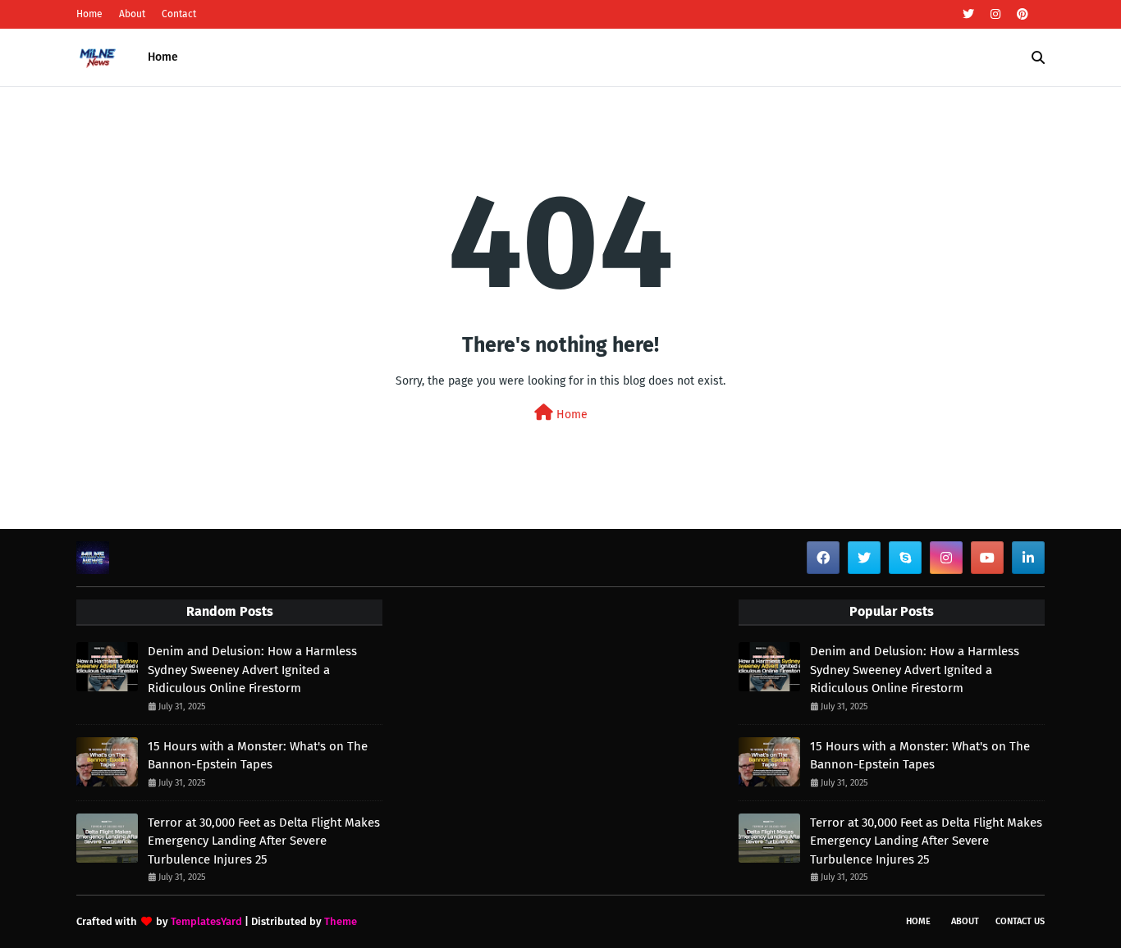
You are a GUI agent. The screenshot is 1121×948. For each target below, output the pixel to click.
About (132, 14)
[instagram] (995, 14)
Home (89, 14)
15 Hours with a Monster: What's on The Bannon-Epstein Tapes (258, 756)
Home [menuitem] (163, 57)
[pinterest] (1020, 14)
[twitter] (968, 14)
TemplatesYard (206, 921)
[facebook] (823, 557)
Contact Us (1020, 921)
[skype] (905, 557)
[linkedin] (1028, 557)
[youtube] (987, 557)
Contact (179, 14)
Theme (340, 921)
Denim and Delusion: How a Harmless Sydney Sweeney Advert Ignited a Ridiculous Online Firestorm (252, 669)
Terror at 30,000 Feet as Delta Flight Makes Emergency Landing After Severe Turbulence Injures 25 (264, 841)
